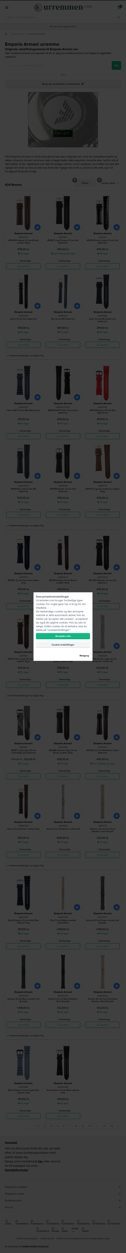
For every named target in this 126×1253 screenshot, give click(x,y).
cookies (40, 604)
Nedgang (84, 655)
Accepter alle (63, 636)
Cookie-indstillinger (63, 644)
